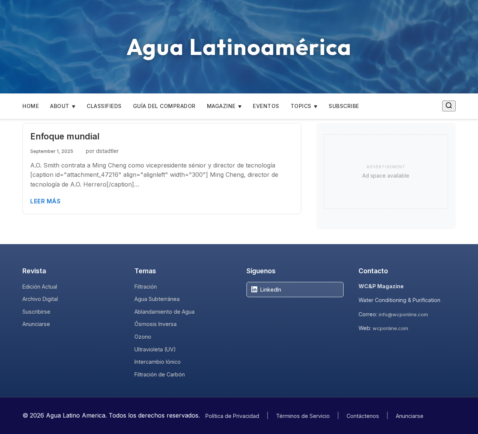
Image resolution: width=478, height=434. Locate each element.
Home (30, 106)
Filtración (145, 286)
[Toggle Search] (449, 106)
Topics (301, 106)
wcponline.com (390, 328)
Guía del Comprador (164, 106)
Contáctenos (363, 416)
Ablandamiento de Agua (164, 311)
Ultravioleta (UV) (155, 349)
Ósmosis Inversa (155, 324)
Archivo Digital (40, 299)
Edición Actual (39, 286)
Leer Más (45, 201)
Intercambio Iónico (157, 361)
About (59, 106)
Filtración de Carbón (159, 374)
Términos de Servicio (303, 416)
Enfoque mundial (64, 136)
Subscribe (344, 106)
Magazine (221, 106)
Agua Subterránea (157, 299)
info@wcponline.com (403, 314)
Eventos (266, 106)
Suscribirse (36, 311)
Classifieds (104, 106)
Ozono (142, 336)
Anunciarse (36, 324)
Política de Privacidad (232, 416)
